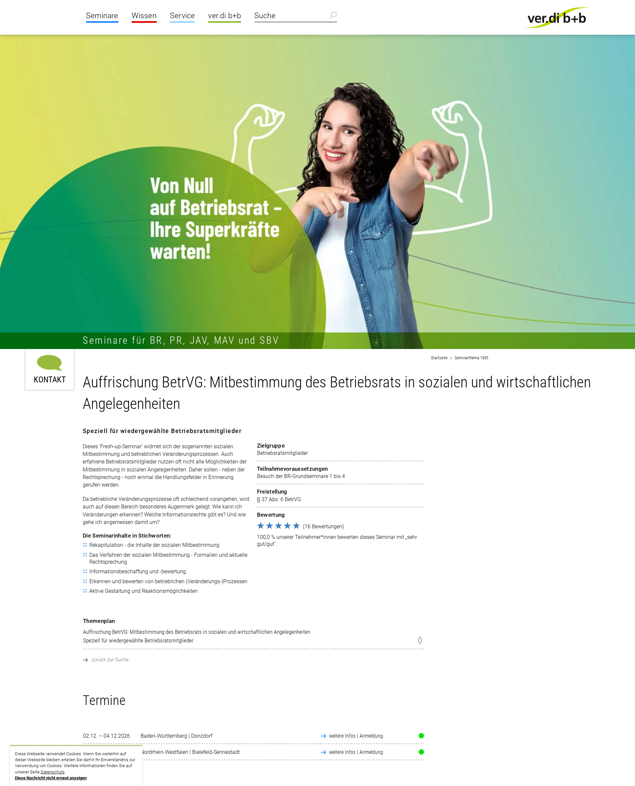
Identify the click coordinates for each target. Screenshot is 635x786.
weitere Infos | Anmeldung (356, 736)
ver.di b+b (224, 16)
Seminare (102, 16)
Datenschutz (52, 771)
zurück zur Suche (110, 660)
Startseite (439, 357)
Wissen (144, 16)
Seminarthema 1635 (471, 357)
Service (182, 16)
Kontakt (50, 379)
